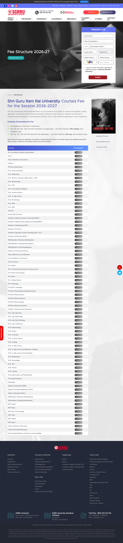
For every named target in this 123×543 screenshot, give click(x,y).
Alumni (37, 489)
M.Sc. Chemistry (13, 335)
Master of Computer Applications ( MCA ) (20, 389)
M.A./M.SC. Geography (15, 287)
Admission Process (102, 136)
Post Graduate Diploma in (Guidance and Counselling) (24, 433)
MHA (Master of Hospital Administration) (20, 400)
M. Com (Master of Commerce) (17, 258)
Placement (62, 5)
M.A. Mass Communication (16, 273)
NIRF (91, 480)
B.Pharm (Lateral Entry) (15, 167)
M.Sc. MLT (11, 364)
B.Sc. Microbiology (14, 200)
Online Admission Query (14, 464)
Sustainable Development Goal (99, 482)
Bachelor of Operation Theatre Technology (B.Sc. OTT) (25, 232)
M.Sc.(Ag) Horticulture (15, 378)
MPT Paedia (12, 418)
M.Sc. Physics (12, 367)
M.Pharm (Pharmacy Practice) (17, 305)
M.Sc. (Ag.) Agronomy (15, 313)
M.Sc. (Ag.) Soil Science (15, 324)
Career (75, 5)
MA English (11, 382)
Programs (26, 19)
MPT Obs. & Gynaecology (16, 411)
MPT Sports (11, 422)
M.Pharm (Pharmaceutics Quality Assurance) (22, 291)
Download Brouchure (103, 141)
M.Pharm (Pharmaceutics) (16, 294)
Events (64, 459)
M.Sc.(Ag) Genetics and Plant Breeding (20, 375)
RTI (90, 490)
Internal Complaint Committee (44, 467)
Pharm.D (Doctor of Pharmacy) (17, 426)
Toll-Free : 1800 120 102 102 (100, 513)
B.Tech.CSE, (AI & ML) (15, 214)
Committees (93, 464)
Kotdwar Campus (95, 500)
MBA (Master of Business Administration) (20, 397)
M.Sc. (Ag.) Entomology (15, 316)
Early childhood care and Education (19, 254)
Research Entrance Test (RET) (44, 491)
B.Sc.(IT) (11, 210)
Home (9, 95)
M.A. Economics (13, 262)
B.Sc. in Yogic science (15, 196)
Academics (57, 19)
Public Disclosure (84, 5)
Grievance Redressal (41, 472)
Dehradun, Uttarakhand (24, 517)
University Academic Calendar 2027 (73, 464)
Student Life (85, 19)
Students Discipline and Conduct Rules (101, 461)
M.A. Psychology (13, 283)
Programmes (11, 461)
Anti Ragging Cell (40, 464)
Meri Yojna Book (94, 498)
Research (69, 5)
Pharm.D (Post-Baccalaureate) (17, 429)
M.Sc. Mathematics (14, 356)
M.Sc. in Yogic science (15, 345)
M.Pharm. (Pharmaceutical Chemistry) (20, 309)
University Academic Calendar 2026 (73, 467)
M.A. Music (11, 276)
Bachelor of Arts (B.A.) (15, 229)
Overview (10, 459)
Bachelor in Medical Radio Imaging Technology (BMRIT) (25, 221)
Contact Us (111, 19)
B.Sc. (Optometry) (13, 174)
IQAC (56, 5)
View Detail (84, 1)
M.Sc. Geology (12, 342)
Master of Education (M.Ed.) (16, 393)
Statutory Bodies (40, 484)
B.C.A (10, 156)
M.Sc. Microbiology (14, 360)
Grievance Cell (39, 459)
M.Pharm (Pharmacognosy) (16, 298)
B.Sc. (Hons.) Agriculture (15, 170)
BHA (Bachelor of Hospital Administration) (20, 243)
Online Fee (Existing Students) (99, 459)
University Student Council (98, 472)
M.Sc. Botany (12, 331)
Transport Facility (101, 147)
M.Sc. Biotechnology (14, 327)
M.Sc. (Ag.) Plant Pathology (16, 320)
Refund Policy (11, 469)
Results (64, 461)
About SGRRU (11, 19)
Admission (41, 19)
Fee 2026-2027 (108, 12)
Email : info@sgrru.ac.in (96, 517)
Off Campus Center (41, 481)
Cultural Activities (67, 469)
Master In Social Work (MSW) (17, 386)
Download (78, 152)
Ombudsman (38, 486)
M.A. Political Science (14, 280)
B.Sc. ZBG (11, 207)
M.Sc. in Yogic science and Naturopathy (20, 353)
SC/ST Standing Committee (43, 469)
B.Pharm (11, 163)
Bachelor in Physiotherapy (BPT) (18, 225)
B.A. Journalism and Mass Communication (21, 152)
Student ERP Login (113, 5)
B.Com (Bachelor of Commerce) (18, 159)
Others (98, 19)
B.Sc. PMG (11, 203)
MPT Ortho (11, 415)
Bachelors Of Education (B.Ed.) (17, 236)
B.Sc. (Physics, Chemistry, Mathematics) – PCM (22, 178)
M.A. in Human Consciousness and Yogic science (23, 269)
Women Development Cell (43, 461)
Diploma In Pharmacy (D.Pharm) (18, 251)
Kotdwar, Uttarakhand (60, 519)
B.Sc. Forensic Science (15, 192)
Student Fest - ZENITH (96, 503)
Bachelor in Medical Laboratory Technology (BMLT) (23, 218)
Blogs (91, 495)
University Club (94, 474)
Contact (92, 469)
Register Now (15, 58)
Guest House (93, 493)
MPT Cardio (12, 404)
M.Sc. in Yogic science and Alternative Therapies (23, 349)
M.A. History (12, 265)
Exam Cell (104, 5)
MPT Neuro (11, 407)
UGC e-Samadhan (95, 5)
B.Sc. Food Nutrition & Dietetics (17, 189)
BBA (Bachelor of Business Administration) (21, 240)
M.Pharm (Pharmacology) (16, 302)
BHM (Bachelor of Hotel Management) (20, 247)
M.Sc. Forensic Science (15, 338)
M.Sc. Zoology (12, 371)
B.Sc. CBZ (11, 185)
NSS (91, 485)
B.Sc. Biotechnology (14, 181)
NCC (91, 487)
